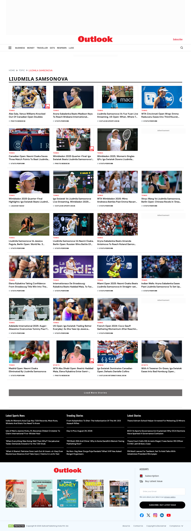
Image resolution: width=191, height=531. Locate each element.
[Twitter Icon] (148, 515)
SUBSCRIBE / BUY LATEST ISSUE (162, 505)
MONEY (31, 48)
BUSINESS (20, 48)
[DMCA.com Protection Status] (16, 526)
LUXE (71, 48)
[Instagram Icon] (155, 515)
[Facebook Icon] (142, 515)
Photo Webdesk (18, 121)
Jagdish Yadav (17, 206)
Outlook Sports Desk (109, 121)
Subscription (152, 476)
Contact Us (138, 526)
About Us (126, 526)
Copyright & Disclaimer (156, 526)
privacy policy (169, 497)
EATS (52, 48)
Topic (22, 70)
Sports (56, 365)
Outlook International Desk (112, 375)
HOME (12, 70)
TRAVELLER (42, 48)
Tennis (12, 110)
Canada (100, 365)
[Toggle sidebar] (10, 48)
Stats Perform (62, 121)
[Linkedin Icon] (162, 515)
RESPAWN (62, 48)
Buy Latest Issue (153, 481)
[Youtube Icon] (168, 515)
